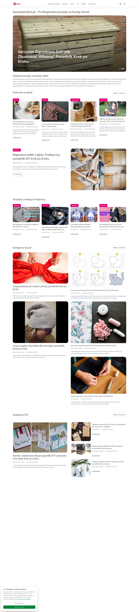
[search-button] (120, 4)
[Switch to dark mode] (124, 3)
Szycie (72, 4)
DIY (78, 4)
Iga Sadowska (22, 66)
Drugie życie (92, 4)
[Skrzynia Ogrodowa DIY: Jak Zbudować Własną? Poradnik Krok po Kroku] (69, 43)
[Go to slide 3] (123, 68)
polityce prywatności (25, 599)
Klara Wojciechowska (18, 126)
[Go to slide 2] (121, 68)
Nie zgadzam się (19, 603)
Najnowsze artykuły (54, 4)
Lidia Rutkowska (103, 124)
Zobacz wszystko (119, 93)
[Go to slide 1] (119, 68)
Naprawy (65, 4)
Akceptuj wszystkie (19, 607)
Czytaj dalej (17, 174)
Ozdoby (83, 4)
